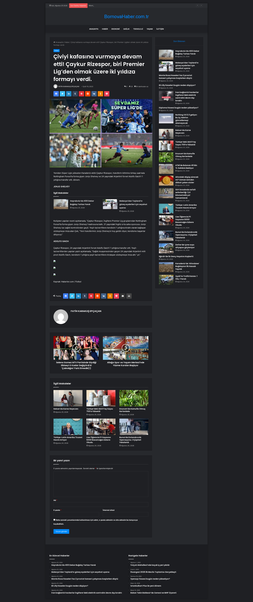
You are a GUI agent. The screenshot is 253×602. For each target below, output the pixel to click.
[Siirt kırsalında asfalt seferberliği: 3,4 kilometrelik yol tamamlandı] (166, 193)
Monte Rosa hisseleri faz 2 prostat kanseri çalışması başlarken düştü (117, 5)
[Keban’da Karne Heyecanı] (67, 398)
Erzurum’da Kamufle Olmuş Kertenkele (132, 410)
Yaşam (150, 29)
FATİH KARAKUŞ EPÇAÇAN (68, 86)
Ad (55, 500)
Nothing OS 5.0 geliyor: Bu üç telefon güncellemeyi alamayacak (186, 118)
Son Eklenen (179, 41)
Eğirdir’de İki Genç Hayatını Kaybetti (176, 256)
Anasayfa (93, 29)
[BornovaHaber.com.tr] (126, 16)
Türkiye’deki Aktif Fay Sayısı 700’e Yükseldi (99, 410)
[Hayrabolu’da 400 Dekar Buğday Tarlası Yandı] (61, 204)
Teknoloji (138, 29)
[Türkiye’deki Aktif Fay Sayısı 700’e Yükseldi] (100, 398)
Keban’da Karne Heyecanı (65, 409)
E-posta (57, 510)
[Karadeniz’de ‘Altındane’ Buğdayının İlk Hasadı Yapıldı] (166, 267)
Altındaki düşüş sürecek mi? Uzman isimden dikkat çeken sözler (186, 180)
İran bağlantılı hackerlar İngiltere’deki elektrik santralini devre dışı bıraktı (187, 96)
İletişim (160, 29)
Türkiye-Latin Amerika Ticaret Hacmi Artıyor (67, 438)
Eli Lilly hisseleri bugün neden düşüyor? (177, 85)
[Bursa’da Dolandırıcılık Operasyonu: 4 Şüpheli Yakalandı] (133, 427)
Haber (105, 29)
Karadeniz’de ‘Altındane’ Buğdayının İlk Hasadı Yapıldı (187, 266)
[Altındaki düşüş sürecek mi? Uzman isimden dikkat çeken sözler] (166, 181)
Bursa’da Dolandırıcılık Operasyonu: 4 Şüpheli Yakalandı (130, 440)
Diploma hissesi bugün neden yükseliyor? (178, 107)
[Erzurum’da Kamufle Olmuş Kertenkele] (133, 398)
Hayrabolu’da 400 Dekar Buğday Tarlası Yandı (187, 52)
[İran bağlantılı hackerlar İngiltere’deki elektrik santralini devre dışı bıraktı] (166, 96)
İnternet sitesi (109, 510)
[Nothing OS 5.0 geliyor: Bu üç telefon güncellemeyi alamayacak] (166, 118)
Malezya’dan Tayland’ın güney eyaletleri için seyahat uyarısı (133, 204)
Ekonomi (115, 29)
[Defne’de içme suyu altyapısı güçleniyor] (166, 248)
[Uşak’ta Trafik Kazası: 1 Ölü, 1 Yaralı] (166, 280)
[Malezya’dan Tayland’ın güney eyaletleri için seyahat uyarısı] (110, 204)
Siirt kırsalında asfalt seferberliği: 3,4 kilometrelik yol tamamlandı (185, 193)
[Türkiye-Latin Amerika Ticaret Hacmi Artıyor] (67, 427)
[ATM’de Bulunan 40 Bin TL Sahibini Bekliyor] (166, 169)
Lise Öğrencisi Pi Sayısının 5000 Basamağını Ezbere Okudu (98, 440)
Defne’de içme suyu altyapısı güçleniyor (185, 246)
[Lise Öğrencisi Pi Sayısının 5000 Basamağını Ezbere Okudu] (100, 427)
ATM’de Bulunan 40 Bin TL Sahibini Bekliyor (186, 166)
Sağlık (126, 29)
